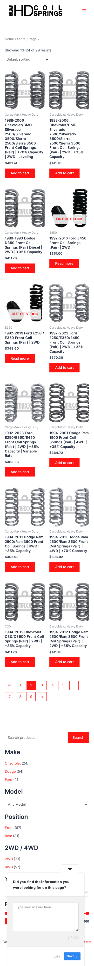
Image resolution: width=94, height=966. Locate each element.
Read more (64, 263)
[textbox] (45, 804)
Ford (8, 780)
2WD (9, 859)
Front (9, 828)
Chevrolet (13, 763)
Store (21, 39)
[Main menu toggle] (84, 11)
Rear (8, 836)
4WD (9, 867)
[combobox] (47, 804)
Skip (57, 956)
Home (9, 39)
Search (78, 737)
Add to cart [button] (20, 173)
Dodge (10, 771)
